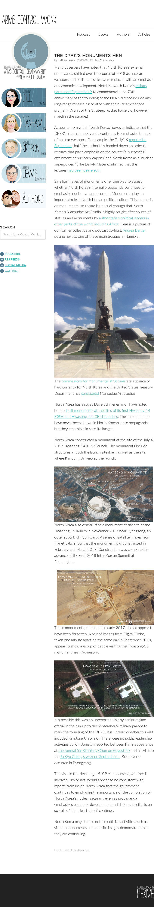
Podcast (83, 34)
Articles (144, 34)
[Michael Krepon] (23, 148)
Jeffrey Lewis (66, 60)
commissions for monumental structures (93, 381)
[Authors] (23, 199)
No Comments (104, 60)
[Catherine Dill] (23, 98)
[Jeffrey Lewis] (23, 173)
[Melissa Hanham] (23, 123)
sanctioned (90, 393)
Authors (123, 34)
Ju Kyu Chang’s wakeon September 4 (90, 757)
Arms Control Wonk (77, 16)
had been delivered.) (84, 170)
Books (103, 34)
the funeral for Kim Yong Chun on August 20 (94, 751)
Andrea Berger (134, 230)
